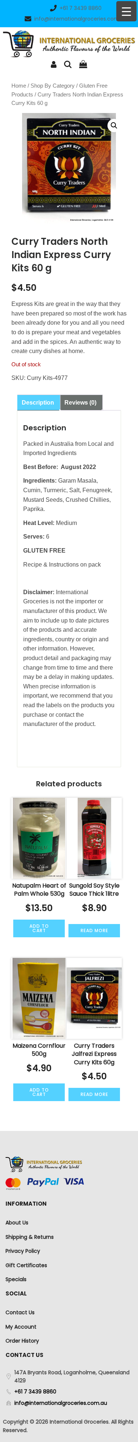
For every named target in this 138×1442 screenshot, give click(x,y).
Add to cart (39, 928)
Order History (22, 1340)
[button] (114, 125)
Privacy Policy (23, 1251)
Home (18, 86)
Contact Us (20, 1312)
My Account (21, 1326)
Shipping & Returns (30, 1237)
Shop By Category (53, 86)
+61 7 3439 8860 (81, 8)
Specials (16, 1279)
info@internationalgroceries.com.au (80, 18)
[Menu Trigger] (126, 11)
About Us (17, 1222)
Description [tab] (38, 402)
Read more (94, 930)
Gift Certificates (26, 1265)
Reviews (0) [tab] (80, 402)
